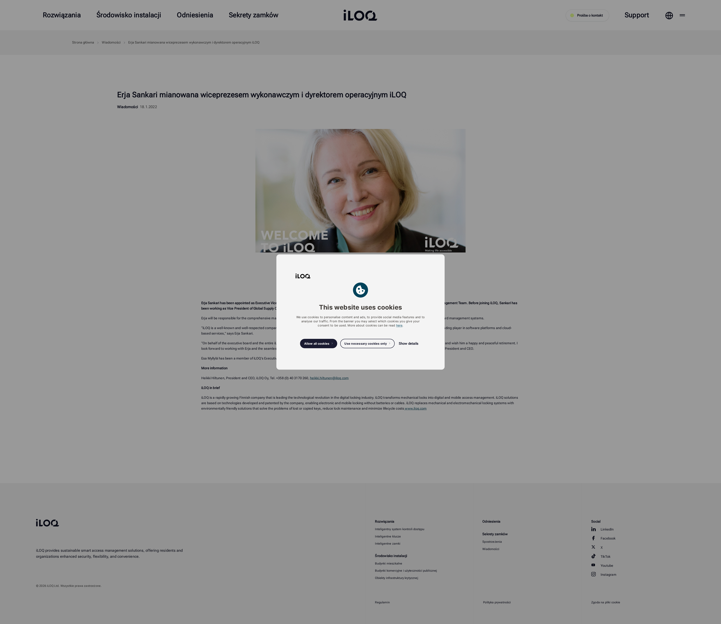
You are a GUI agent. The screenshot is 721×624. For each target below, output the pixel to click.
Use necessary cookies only (365, 343)
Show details (408, 343)
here (399, 325)
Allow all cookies (316, 343)
